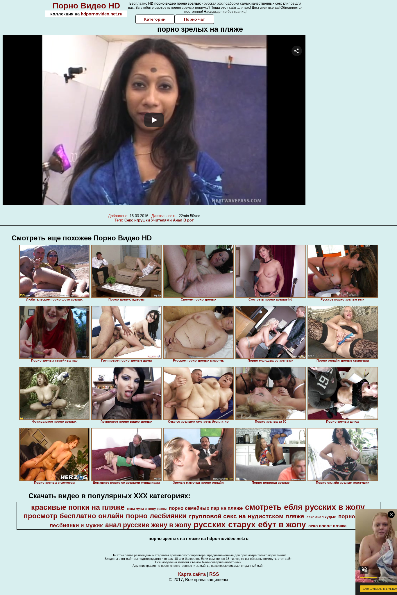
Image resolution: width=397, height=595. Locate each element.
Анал (177, 220)
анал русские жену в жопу (148, 525)
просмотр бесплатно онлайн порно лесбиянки (105, 516)
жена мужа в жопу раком (147, 508)
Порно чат (194, 19)
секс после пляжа (327, 525)
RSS (214, 574)
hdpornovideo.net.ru (101, 13)
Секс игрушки (137, 220)
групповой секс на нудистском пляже (246, 516)
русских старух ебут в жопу (250, 524)
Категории (155, 19)
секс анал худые (321, 517)
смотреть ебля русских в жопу (305, 507)
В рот (188, 220)
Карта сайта (192, 574)
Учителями (161, 220)
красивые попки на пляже (78, 507)
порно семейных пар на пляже (206, 508)
